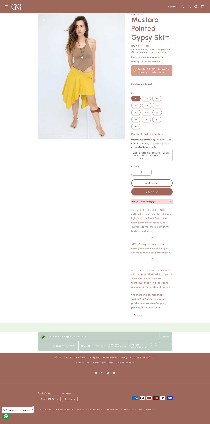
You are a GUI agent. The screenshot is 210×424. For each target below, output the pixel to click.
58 (136, 126)
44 (157, 105)
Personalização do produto (147, 133)
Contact (68, 357)
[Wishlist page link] (195, 6)
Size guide (95, 357)
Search (57, 357)
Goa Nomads (50, 409)
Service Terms (83, 362)
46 (136, 112)
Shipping (135, 61)
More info (166, 336)
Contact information (145, 409)
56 (157, 119)
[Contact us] (5, 416)
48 (146, 112)
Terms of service (111, 409)
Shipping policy (127, 409)
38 (157, 98)
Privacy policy (96, 409)
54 (146, 119)
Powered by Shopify (64, 409)
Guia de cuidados (125, 362)
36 (146, 98)
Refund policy (81, 409)
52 (136, 119)
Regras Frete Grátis (103, 362)
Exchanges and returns (142, 357)
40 (136, 105)
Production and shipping (115, 357)
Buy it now (152, 191)
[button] (6, 6)
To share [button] (138, 315)
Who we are (81, 357)
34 (136, 98)
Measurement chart (141, 83)
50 (157, 112)
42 (146, 105)
